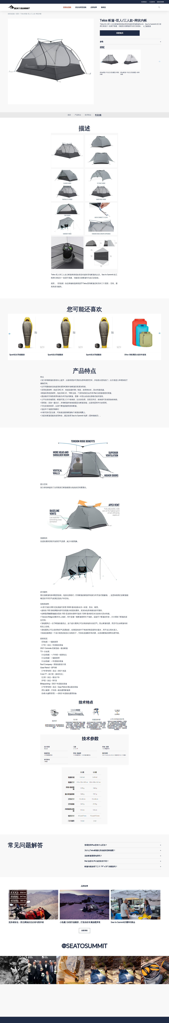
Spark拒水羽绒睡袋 (17, 355)
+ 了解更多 (147, 26)
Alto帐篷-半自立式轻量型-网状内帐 (109, 73)
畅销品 (103, 7)
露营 (17, 14)
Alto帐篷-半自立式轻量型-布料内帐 (130, 73)
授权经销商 (160, 2)
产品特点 (78, 115)
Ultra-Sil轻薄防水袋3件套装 (135, 355)
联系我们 (144, 2)
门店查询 (152, 2)
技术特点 (88, 115)
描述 (69, 115)
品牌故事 (94, 7)
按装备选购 (67, 7)
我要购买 (119, 33)
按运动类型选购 (80, 7)
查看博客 (84, 930)
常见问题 (98, 115)
